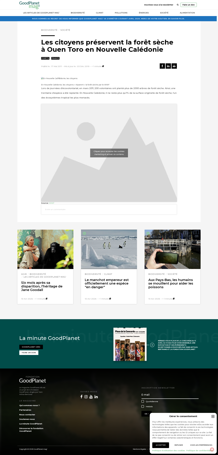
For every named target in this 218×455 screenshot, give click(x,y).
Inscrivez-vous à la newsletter (158, 5)
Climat (99, 13)
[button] (213, 416)
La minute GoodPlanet (30, 423)
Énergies (144, 13)
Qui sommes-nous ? (29, 405)
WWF (51, 203)
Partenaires (25, 410)
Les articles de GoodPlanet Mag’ (41, 13)
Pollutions (121, 13)
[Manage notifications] (212, 449)
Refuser (179, 445)
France (55, 58)
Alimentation (187, 13)
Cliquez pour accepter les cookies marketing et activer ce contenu (109, 152)
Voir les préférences (201, 445)
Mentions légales (139, 449)
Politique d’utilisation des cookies (168, 450)
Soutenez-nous (27, 419)
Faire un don (189, 5)
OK (146, 414)
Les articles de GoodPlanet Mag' (45, 277)
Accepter (161, 445)
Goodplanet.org (31, 347)
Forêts (45, 58)
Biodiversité (78, 13)
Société (164, 13)
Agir (24, 274)
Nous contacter (27, 414)
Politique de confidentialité (199, 450)
